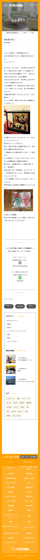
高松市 (15, 403)
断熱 (8, 338)
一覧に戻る (20, 306)
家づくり (20, 411)
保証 (8, 334)
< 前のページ (8, 306)
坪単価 (8, 415)
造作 (26, 411)
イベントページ (9, 62)
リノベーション (26, 398)
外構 (18, 398)
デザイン (16, 407)
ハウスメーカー (11, 398)
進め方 (9, 327)
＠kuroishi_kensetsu (20, 266)
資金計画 (28, 403)
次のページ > (31, 306)
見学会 (22, 407)
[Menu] (36, 5)
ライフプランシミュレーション (16, 331)
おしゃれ (9, 403)
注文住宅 (21, 403)
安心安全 (9, 407)
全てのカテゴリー (12, 321)
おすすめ (13, 411)
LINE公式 (20, 281)
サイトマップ (29, 542)
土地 (27, 407)
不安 (8, 411)
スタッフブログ (8, 299)
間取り (9, 324)
